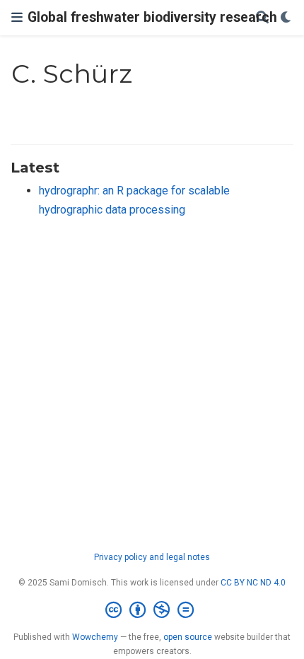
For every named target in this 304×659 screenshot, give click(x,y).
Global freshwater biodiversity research (152, 17)
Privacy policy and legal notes (152, 557)
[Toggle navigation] (17, 17)
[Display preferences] (286, 18)
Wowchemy (95, 637)
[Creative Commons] (152, 610)
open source (187, 637)
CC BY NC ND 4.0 (253, 583)
